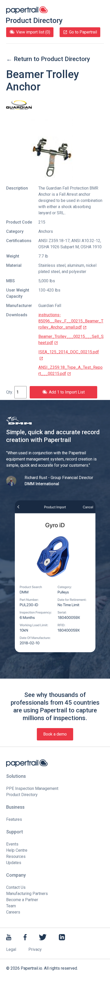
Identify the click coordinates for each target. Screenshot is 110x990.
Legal (11, 949)
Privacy (35, 949)
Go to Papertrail (83, 32)
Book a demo (55, 734)
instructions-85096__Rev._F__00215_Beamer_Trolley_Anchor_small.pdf (70, 321)
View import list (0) (33, 32)
